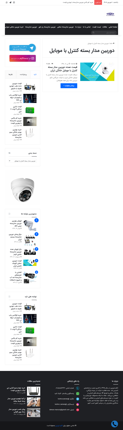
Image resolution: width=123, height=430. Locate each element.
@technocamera (63, 399)
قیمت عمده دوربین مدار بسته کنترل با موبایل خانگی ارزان (62, 68)
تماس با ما (87, 27)
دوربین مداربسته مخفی (65, 27)
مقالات (104, 27)
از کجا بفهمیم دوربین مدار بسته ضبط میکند (16, 399)
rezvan (73, 64)
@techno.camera (61, 404)
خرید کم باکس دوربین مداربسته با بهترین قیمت (78, 2)
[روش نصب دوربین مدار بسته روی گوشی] (33, 412)
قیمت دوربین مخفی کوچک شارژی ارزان (17, 263)
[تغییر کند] (110, 14)
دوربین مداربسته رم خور (47, 27)
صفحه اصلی (113, 27)
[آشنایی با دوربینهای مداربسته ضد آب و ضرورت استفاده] (30, 277)
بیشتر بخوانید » (69, 85)
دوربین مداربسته (31, 27)
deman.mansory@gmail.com (59, 410)
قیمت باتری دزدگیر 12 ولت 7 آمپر (16, 109)
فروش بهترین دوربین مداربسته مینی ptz (16, 223)
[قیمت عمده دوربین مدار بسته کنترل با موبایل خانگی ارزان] (97, 72)
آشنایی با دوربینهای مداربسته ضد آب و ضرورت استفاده (16, 276)
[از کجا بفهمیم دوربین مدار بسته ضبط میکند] (33, 401)
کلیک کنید (58, 393)
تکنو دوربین (59, 425)
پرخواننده (23, 74)
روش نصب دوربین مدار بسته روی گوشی (17, 410)
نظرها (11, 74)
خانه (111, 43)
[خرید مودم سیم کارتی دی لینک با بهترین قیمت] (33, 391)
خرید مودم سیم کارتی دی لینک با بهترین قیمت (16, 389)
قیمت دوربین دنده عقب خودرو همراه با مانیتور (16, 86)
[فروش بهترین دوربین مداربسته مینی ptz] (30, 226)
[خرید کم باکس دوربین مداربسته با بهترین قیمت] (30, 121)
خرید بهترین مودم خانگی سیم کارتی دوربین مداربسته (15, 133)
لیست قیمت (96, 27)
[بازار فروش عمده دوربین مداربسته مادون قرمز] (30, 251)
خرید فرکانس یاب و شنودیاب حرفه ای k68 (15, 97)
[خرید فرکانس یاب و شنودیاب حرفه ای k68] (30, 98)
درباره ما (78, 27)
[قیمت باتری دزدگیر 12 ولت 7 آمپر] (30, 109)
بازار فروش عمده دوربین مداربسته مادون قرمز (16, 252)
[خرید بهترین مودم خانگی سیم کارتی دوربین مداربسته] (30, 133)
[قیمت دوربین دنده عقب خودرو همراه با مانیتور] (30, 86)
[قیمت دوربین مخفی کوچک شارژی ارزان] (30, 263)
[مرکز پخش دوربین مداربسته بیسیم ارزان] (30, 239)
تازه (35, 74)
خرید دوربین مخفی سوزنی (14, 27)
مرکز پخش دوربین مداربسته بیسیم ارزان (15, 237)
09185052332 (60, 388)
